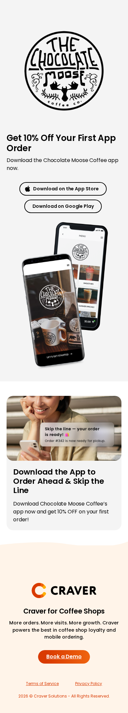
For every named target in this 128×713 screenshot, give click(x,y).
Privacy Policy (88, 683)
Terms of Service (42, 683)
